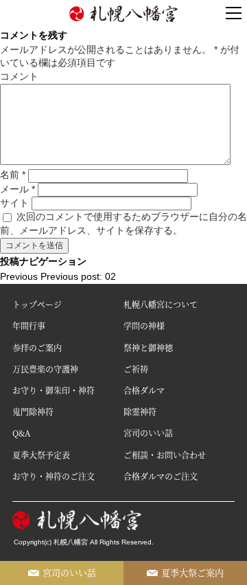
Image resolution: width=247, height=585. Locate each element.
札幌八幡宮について (161, 304)
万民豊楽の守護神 (45, 369)
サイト (14, 202)
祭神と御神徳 (148, 347)
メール (17, 189)
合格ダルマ (144, 390)
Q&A (21, 433)
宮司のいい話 (148, 433)
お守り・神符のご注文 (53, 476)
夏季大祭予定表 (41, 455)
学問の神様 (144, 325)
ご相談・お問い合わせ (165, 455)
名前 (12, 174)
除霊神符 (140, 411)
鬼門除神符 (33, 411)
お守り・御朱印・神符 (53, 390)
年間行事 (28, 325)
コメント (19, 76)
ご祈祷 (136, 369)
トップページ (37, 304)
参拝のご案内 (37, 347)
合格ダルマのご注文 (161, 476)
